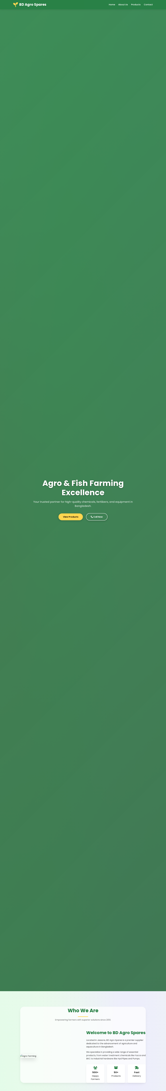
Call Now (98, 516)
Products (136, 4)
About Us (123, 4)
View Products (70, 516)
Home (112, 4)
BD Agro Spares (32, 4)
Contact (148, 4)
